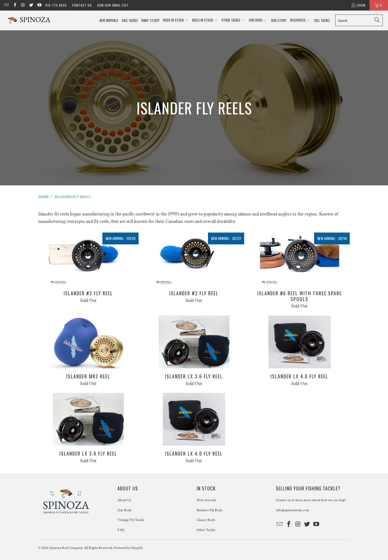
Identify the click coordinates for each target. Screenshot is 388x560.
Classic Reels (206, 520)
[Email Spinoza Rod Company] (6, 5)
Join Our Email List (113, 5)
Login (361, 5)
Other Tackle (206, 530)
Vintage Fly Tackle (130, 520)
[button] (176, 20)
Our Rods (124, 510)
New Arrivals (206, 500)
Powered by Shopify (128, 547)
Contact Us (82, 5)
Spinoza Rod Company (65, 547)
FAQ (120, 530)
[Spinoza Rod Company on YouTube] (39, 5)
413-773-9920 (56, 5)
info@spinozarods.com (292, 510)
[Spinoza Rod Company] (29, 20)
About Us (124, 500)
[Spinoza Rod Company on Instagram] (23, 5)
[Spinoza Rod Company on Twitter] (31, 5)
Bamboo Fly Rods (209, 510)
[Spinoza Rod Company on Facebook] (14, 5)
